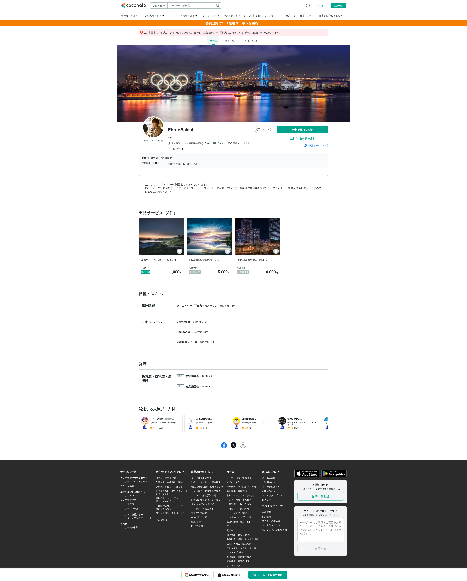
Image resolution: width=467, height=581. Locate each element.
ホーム (213, 40)
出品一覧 (230, 40)
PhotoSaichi (180, 129)
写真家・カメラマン (206, 305)
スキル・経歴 (249, 40)
